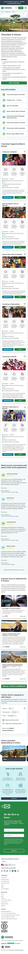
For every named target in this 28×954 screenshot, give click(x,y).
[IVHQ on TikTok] (7, 870)
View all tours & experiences (14, 686)
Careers (3, 898)
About (2, 894)
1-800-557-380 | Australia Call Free (9, 918)
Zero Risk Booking (5, 881)
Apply (20, 8)
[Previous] (2, 753)
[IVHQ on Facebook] (2, 870)
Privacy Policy (4, 902)
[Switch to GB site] (10, 865)
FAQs (2, 885)
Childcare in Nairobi (9, 152)
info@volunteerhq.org (6, 911)
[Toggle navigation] (25, 8)
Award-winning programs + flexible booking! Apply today (14, 2)
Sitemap (3, 905)
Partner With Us (4, 904)
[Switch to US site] (2, 865)
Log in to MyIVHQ (5, 888)
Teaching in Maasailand (11, 304)
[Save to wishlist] (25, 152)
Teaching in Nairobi (9, 357)
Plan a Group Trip (5, 883)
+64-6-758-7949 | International (8, 913)
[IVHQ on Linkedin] (12, 870)
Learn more (23, 616)
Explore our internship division (16, 950)
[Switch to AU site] (6, 865)
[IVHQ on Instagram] (4, 870)
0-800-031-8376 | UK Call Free (8, 917)
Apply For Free (14, 83)
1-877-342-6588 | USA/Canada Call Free (10, 915)
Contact (3, 909)
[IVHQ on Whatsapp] (18, 870)
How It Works (4, 877)
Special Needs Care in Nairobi (10, 204)
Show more (4, 488)
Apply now (14, 798)
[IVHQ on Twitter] (10, 870)
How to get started (14, 768)
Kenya (17, 492)
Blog (2, 896)
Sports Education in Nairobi (12, 254)
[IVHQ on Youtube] (15, 870)
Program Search (5, 879)
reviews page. (21, 570)
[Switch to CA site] (13, 865)
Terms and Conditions (6, 900)
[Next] (26, 753)
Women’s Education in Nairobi (10, 408)
